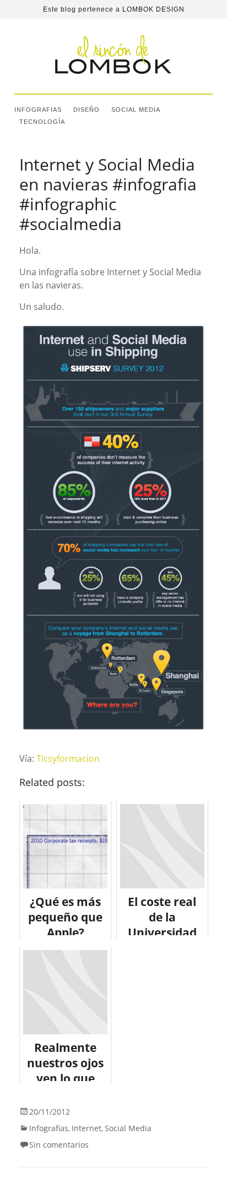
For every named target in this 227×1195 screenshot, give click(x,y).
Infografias (38, 109)
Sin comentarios (59, 1144)
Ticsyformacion (68, 758)
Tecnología (42, 121)
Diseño (86, 109)
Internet (86, 1128)
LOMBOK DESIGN (153, 9)
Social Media (135, 109)
